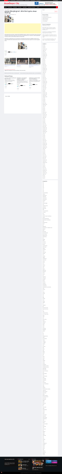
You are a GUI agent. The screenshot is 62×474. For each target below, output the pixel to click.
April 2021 (43, 76)
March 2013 (44, 158)
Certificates (44, 249)
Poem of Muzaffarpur (45, 383)
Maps (43, 350)
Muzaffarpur (44, 364)
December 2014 (44, 143)
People (43, 377)
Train (43, 436)
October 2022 (44, 56)
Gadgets (43, 302)
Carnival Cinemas (44, 245)
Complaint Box (44, 258)
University (43, 444)
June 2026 (43, 46)
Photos (43, 381)
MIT (43, 355)
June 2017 (43, 108)
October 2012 (44, 161)
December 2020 (44, 81)
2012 (43, 183)
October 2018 (44, 95)
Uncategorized (44, 443)
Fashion (43, 292)
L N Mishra (43, 341)
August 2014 (44, 148)
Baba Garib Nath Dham (45, 218)
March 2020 (44, 86)
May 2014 (43, 152)
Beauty (43, 223)
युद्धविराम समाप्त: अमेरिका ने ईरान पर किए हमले (37, 468)
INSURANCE (44, 329)
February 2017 (44, 112)
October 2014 (44, 145)
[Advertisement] (23, 28)
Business (43, 244)
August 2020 (44, 85)
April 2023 (43, 51)
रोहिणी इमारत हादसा (24, 468)
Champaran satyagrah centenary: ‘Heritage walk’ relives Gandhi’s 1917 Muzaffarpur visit (49, 28)
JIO (42, 332)
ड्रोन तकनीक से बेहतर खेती (29, 0)
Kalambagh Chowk (45, 336)
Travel (43, 440)
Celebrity (43, 248)
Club (43, 254)
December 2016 (44, 114)
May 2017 (43, 109)
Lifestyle (43, 343)
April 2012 (43, 166)
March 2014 (44, 154)
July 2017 (43, 107)
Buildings (43, 239)
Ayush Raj (24, 462)
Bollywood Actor (44, 235)
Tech (43, 430)
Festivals (43, 293)
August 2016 (44, 117)
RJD (42, 405)
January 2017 (44, 113)
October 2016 (44, 116)
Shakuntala (44, 416)
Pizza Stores (44, 382)
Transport (43, 439)
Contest (43, 261)
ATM (43, 213)
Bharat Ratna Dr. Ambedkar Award (47, 227)
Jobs (43, 333)
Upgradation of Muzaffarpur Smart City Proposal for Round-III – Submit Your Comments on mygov (49, 36)
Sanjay (43, 408)
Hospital (43, 323)
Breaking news (11, 70)
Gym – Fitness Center (45, 314)
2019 (43, 186)
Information (8, 69)
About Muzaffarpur (45, 192)
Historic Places (44, 319)
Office (43, 374)
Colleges (43, 257)
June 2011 (43, 176)
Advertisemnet (44, 199)
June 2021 (43, 73)
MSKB (43, 359)
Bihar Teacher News (45, 232)
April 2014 (43, 153)
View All (29, 459)
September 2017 (44, 104)
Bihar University (44, 234)
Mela (43, 354)
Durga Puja (44, 276)
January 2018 (44, 103)
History (43, 320)
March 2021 (44, 77)
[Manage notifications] (1, 472)
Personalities (44, 378)
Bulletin (6, 69)
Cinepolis (43, 253)
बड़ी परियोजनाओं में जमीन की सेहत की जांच (36, 0)
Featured (14, 70)
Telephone (43, 431)
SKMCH (43, 422)
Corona (43, 262)
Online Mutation (44, 376)
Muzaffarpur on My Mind (31, 7)
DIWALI (43, 272)
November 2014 (44, 144)
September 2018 (44, 96)
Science (43, 412)
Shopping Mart (44, 418)
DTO (43, 275)
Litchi (43, 345)
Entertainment (44, 285)
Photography (15, 7)
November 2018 (44, 94)
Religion (43, 400)
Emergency (44, 283)
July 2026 (43, 45)
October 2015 (44, 130)
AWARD (43, 217)
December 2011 (44, 170)
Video (43, 449)
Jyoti (43, 334)
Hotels (43, 324)
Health (43, 315)
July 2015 (43, 134)
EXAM (43, 288)
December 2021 (44, 68)
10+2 (43, 182)
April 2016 (43, 122)
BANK (43, 221)
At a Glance (44, 212)
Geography (44, 305)
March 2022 (44, 64)
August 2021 (44, 72)
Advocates (43, 200)
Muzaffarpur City (11, 3)
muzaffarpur (17, 70)
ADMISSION (44, 196)
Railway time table (45, 395)
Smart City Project (45, 423)
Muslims (43, 363)
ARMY (43, 209)
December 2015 (44, 127)
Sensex (43, 413)
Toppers (43, 434)
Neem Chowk (44, 369)
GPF (43, 310)
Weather (43, 453)
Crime (43, 267)
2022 (7, 70)
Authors (43, 214)
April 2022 (43, 63)
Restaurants (44, 403)
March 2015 (44, 139)
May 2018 (43, 100)
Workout (43, 454)
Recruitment (44, 399)
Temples (38, 7)
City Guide (19, 7)
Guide (43, 311)
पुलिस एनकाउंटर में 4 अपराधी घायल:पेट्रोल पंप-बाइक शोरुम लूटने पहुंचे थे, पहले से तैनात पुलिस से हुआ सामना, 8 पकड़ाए (10, 65)
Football (43, 301)
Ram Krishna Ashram (45, 396)
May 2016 (43, 121)
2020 (43, 187)
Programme (44, 390)
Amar (43, 204)
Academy (43, 194)
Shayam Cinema (44, 417)
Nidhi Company (44, 373)
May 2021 (43, 74)
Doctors (43, 274)
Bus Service (44, 243)
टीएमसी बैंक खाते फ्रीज (24, 464)
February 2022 (44, 65)
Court (43, 263)
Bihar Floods (44, 231)
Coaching (43, 256)
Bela (43, 225)
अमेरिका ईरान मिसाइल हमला (12, 0)
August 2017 (44, 105)
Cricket (43, 266)
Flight (43, 297)
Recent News (10, 7)
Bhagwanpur (44, 226)
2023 (43, 191)
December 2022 (44, 54)
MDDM (43, 351)
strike (43, 427)
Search (43, 9)
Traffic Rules (44, 435)
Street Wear (44, 426)
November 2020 (44, 82)
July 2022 (43, 59)
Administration (44, 195)
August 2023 (44, 50)
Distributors (44, 271)
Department (44, 270)
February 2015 (44, 140)
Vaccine (43, 447)
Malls (43, 347)
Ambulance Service (45, 205)
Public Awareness (44, 391)
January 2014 (44, 157)
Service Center (44, 414)
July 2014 (43, 149)
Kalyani (43, 337)
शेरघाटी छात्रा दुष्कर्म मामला (18, 0)
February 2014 (44, 156)
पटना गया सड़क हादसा (24, 0)
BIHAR (43, 230)
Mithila (43, 356)
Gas (43, 303)
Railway (43, 394)
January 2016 (44, 126)
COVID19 (43, 265)
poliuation (43, 387)
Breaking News (44, 236)
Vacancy (43, 445)
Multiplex (43, 360)
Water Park (44, 452)
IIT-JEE (43, 325)
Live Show (43, 346)
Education (43, 279)
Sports (43, 425)
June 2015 (43, 135)
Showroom (44, 421)
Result (43, 404)
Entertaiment (44, 284)
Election (43, 280)
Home (5, 7)
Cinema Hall (44, 252)
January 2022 (44, 67)
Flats (43, 296)
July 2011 (43, 175)
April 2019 (43, 91)
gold (43, 306)
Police (11, 69)
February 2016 (44, 125)
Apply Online (44, 208)
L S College (43, 342)
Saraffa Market (44, 409)
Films (43, 294)
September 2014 (44, 147)
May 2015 (43, 136)
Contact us (48, 25)
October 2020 (44, 83)
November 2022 (44, 55)
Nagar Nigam (25, 7)
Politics (43, 386)
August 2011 (44, 174)
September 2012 (44, 162)
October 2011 (44, 171)
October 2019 (44, 87)
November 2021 (44, 69)
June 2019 (43, 90)
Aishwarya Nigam (44, 203)
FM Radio (43, 298)
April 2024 (43, 47)
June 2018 (43, 99)
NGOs (43, 372)
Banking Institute (44, 222)
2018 (43, 185)
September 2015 (44, 131)
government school (45, 307)
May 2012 (43, 165)
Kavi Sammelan (44, 338)
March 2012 (44, 167)
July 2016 (43, 118)
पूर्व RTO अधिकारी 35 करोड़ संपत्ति (25, 461)
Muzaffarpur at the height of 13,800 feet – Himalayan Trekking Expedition (22, 79)
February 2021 (44, 78)
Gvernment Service (45, 312)
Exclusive (43, 289)
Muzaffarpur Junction (45, 365)
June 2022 (43, 60)
